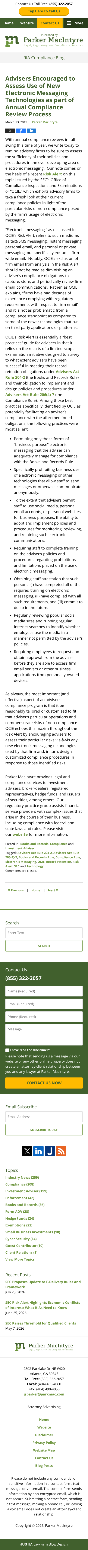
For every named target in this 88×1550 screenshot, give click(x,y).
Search (44, 946)
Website (27, 23)
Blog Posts (44, 1465)
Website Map (44, 1450)
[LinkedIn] (38, 1151)
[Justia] (50, 1151)
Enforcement (19, 1198)
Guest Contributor (24, 1245)
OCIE (41, 862)
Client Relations (21, 1252)
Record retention (58, 862)
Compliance (58, 844)
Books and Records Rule (36, 857)
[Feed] (61, 1151)
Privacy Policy (44, 1442)
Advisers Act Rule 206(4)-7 (29, 394)
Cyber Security (21, 1238)
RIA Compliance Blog (44, 40)
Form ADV (17, 1211)
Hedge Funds (19, 1218)
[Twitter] (27, 1151)
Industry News (22, 1177)
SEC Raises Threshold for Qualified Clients (40, 1323)
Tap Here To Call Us (44, 11)
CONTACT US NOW (44, 1082)
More (79, 23)
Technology (35, 866)
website (20, 834)
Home (8, 23)
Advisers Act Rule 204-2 (35, 853)
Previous (15, 890)
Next (53, 890)
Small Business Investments (32, 1232)
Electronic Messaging (20, 862)
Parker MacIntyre (59, 1525)
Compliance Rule (68, 857)
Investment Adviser (19, 848)
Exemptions (18, 1225)
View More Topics (20, 1259)
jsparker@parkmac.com (44, 1394)
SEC (16, 866)
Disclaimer (44, 1435)
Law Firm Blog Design (44, 1544)
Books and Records (34, 844)
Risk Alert (52, 173)
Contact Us (50, 23)
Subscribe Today (44, 1130)
